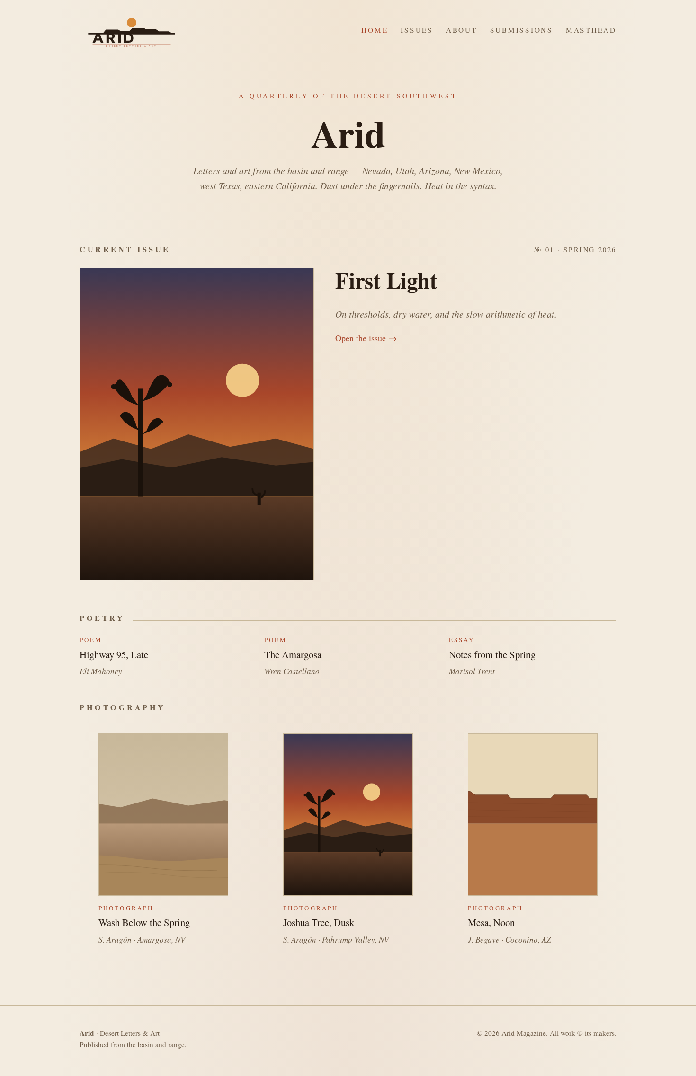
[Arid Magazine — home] (132, 30)
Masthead (591, 30)
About (461, 30)
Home (374, 30)
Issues (417, 30)
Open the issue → (366, 338)
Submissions (521, 30)
